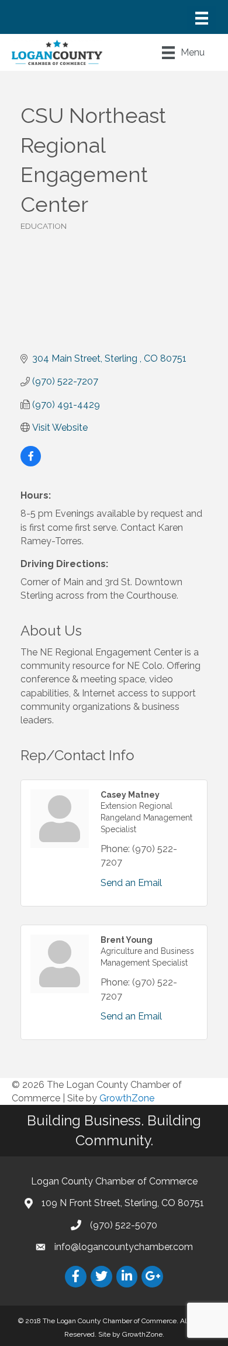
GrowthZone (126, 1098)
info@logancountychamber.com (123, 1246)
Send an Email (131, 882)
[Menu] (201, 18)
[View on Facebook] (30, 463)
